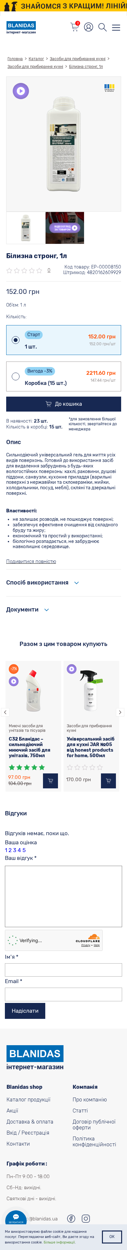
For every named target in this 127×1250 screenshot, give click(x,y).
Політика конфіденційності (94, 1142)
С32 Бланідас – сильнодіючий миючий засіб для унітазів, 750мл (29, 747)
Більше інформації (59, 1242)
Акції (12, 1111)
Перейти (63, 5)
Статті (80, 1111)
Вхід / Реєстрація (28, 1133)
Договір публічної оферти (94, 1125)
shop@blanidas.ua (38, 1219)
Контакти (18, 1144)
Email (13, 981)
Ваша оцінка (21, 842)
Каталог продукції (28, 1100)
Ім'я (12, 957)
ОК (112, 1236)
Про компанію (90, 1100)
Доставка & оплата (30, 1122)
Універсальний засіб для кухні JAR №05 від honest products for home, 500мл (91, 747)
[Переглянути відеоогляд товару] (64, 228)
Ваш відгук (21, 858)
